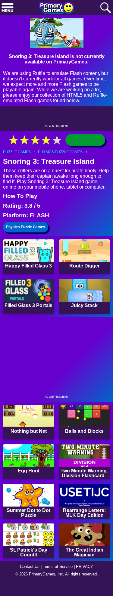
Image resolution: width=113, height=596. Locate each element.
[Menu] (7, 8)
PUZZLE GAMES (17, 160)
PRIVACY (87, 579)
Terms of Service (58, 579)
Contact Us (28, 579)
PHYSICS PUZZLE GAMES (62, 160)
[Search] (105, 8)
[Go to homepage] (56, 8)
